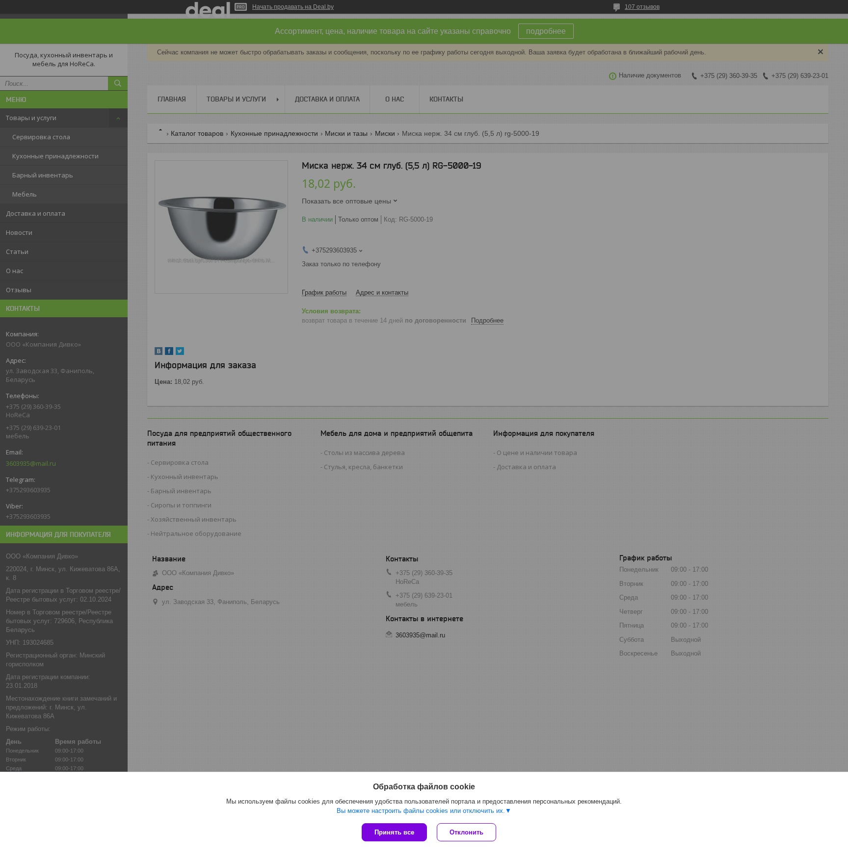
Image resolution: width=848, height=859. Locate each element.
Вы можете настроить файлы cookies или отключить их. (421, 810)
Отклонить (466, 832)
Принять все (394, 832)
